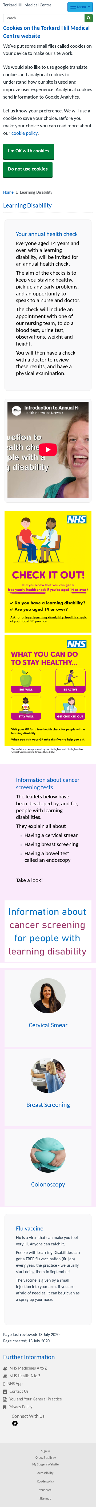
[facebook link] (15, 1423)
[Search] (89, 18)
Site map (45, 1498)
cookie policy (24, 133)
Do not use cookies (28, 169)
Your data (45, 1490)
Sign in (45, 1451)
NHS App (14, 1384)
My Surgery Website (45, 1464)
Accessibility (45, 1473)
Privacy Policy (19, 1407)
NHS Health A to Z (25, 1376)
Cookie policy (45, 1481)
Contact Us (18, 1392)
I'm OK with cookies (28, 151)
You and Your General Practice (35, 1399)
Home (8, 192)
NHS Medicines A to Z (28, 1368)
